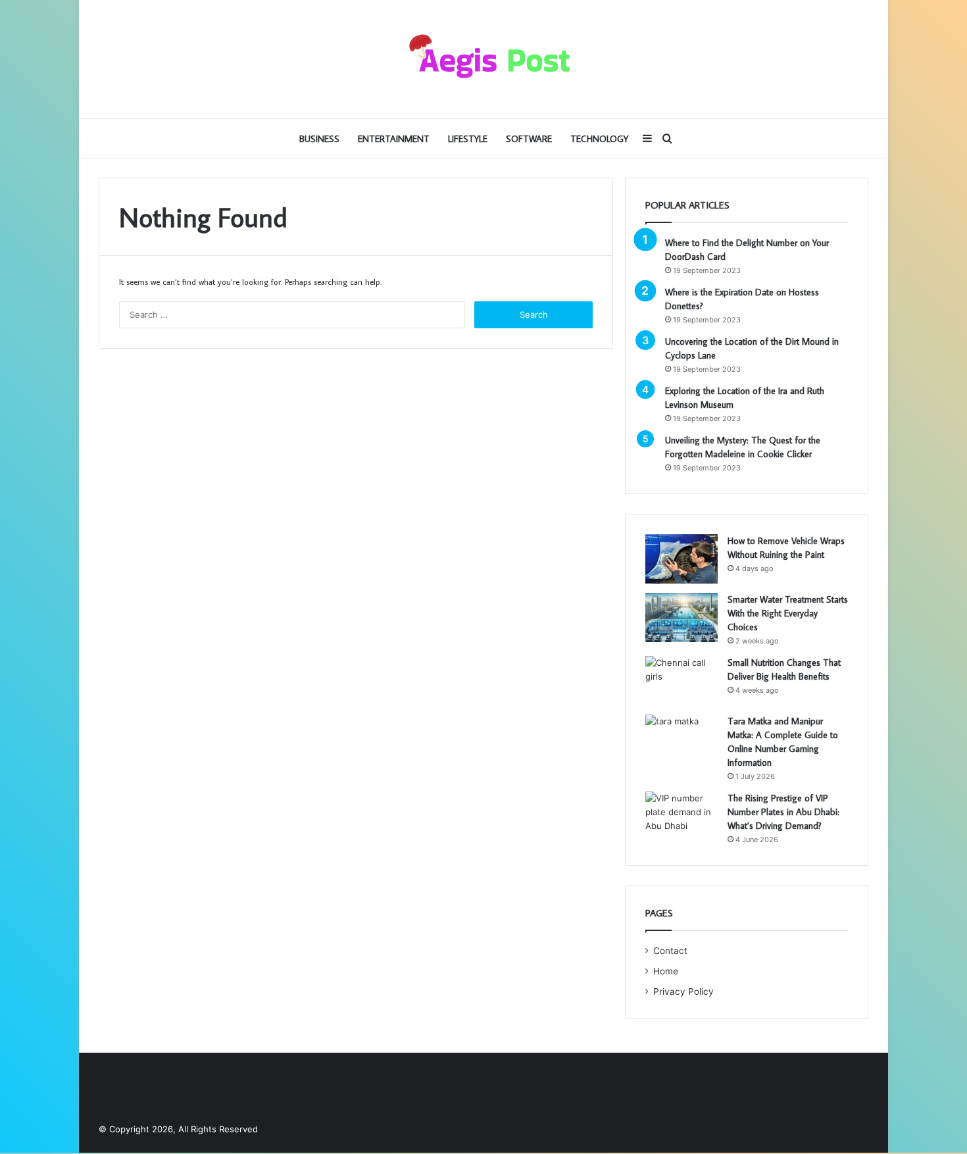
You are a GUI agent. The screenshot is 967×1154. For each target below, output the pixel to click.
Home (665, 971)
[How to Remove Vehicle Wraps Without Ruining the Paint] (681, 559)
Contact (670, 950)
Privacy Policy (683, 991)
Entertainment (394, 139)
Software (529, 139)
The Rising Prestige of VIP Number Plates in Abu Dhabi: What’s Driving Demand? (783, 812)
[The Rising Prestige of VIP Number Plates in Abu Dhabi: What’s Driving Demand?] (681, 816)
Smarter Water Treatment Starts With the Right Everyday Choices (788, 613)
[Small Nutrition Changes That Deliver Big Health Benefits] (681, 680)
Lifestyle (467, 139)
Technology (599, 139)
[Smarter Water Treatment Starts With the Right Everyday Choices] (681, 617)
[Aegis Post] (483, 59)
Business (319, 139)
